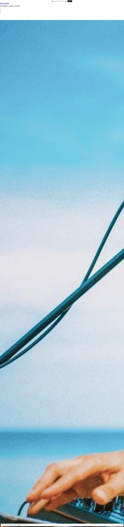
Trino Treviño (4, 3)
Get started (69, 1)
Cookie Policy (19, 525)
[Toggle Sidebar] (0, 11)
